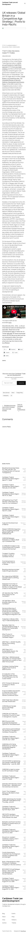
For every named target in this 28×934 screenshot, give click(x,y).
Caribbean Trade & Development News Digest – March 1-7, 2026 (11, 478)
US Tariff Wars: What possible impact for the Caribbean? (9, 602)
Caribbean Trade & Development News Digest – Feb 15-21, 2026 (11, 494)
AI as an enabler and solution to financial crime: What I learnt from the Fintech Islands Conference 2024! (11, 693)
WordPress (23, 931)
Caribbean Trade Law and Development (10, 3)
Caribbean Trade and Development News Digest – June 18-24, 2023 (11, 755)
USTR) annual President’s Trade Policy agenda (11, 65)
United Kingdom (16, 47)
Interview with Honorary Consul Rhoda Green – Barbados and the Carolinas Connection (12, 785)
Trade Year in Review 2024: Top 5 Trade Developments (10, 619)
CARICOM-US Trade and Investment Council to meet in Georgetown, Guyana (10, 715)
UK (11, 395)
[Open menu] (25, 3)
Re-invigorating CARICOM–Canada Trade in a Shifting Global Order (10, 577)
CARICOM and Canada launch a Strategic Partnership (9, 707)
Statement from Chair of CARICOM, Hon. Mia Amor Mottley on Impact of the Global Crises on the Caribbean (12, 586)
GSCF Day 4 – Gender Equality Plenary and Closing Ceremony (11, 643)
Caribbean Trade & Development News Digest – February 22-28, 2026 (11, 486)
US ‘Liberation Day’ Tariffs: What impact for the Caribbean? (10, 594)
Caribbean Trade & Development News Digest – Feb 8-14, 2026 (11, 509)
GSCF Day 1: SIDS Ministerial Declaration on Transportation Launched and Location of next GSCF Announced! (12, 659)
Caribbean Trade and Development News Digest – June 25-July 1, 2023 (11, 738)
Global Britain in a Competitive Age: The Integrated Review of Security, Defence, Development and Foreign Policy (13, 80)
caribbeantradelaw (11, 45)
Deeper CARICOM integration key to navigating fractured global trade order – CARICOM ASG (11, 531)
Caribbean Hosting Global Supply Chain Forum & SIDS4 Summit (10, 668)
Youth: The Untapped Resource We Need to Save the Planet (10, 793)
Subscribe (21, 383)
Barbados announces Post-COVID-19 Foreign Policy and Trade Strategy (8, 408)
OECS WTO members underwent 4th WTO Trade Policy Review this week (10, 815)
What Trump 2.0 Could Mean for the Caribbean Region (8, 635)
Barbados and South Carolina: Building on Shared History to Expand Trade (11, 823)
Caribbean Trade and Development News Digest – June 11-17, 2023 (11, 777)
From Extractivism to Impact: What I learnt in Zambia (8, 562)
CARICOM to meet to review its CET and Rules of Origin (10, 770)
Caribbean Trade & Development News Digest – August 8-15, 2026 (11, 887)
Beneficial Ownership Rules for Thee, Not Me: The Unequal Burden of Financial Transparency (11, 470)
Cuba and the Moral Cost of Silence (10, 523)
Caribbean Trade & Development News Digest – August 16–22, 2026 (11, 880)
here (10, 322)
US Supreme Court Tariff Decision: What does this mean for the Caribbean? (10, 501)
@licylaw (9, 333)
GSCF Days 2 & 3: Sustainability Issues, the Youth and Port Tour (10, 651)
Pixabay (12, 53)
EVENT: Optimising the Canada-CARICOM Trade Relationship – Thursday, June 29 (12, 800)
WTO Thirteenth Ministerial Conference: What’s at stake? (10, 684)
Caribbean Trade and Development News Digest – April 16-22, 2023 (11, 831)
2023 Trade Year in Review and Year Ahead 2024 (10, 700)
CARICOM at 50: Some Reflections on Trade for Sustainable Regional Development (9, 746)
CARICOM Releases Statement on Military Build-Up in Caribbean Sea (10, 539)
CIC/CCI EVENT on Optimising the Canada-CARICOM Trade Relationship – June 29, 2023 (11, 762)
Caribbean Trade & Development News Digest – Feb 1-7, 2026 (11, 517)
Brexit (10, 47)
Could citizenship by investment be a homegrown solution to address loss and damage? (11, 855)
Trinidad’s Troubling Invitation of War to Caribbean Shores (8, 555)
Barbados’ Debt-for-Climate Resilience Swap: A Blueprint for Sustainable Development (10, 627)
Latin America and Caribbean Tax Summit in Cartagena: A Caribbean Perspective (11, 730)
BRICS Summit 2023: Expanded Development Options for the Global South (11, 722)
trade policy (6, 395)
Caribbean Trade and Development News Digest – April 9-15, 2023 (11, 846)
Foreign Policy (20, 392)
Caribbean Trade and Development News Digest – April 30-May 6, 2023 (11, 808)
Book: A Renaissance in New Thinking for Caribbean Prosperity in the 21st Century (11, 863)
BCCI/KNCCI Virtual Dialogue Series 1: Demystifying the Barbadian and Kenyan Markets (11, 871)
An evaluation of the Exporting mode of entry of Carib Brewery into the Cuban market (10, 676)
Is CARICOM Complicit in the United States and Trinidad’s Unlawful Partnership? (11, 547)
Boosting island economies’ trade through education (10, 570)
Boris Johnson (5, 47)
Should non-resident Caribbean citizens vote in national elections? (10, 838)
